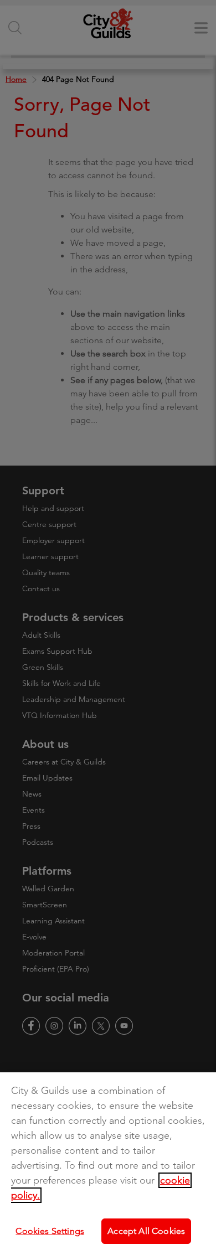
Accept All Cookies (146, 1231)
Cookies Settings (50, 1231)
